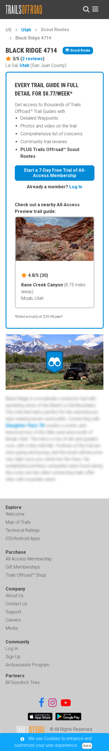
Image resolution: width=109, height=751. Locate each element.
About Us (14, 595)
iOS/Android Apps (23, 538)
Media (12, 628)
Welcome (15, 514)
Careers (13, 620)
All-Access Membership (29, 559)
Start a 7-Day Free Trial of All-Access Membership (55, 173)
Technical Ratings (23, 530)
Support (13, 612)
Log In (75, 186)
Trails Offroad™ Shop (26, 575)
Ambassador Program (27, 664)
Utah (26, 30)
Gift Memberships (23, 567)
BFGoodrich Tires (23, 682)
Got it (87, 746)
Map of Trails (18, 522)
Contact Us (16, 603)
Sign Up (13, 656)
